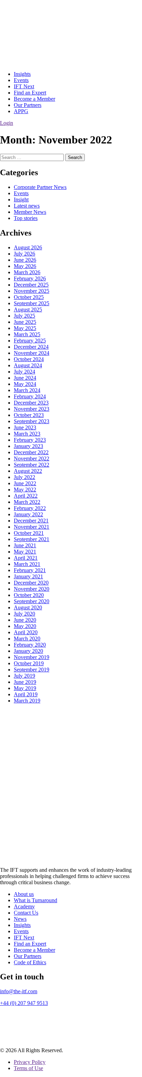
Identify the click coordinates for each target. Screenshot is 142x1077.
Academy (24, 906)
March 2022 (27, 502)
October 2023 (29, 415)
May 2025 (25, 328)
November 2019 (31, 657)
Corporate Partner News (40, 187)
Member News (30, 212)
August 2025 (28, 309)
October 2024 (29, 359)
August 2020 (28, 607)
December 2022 (31, 452)
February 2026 (30, 278)
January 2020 (28, 651)
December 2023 (31, 403)
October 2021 (29, 533)
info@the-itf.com (18, 991)
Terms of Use (28, 1068)
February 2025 (30, 340)
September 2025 (31, 303)
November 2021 (31, 527)
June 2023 (25, 427)
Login (6, 123)
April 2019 (26, 694)
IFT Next (24, 86)
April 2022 (26, 496)
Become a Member (34, 99)
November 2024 (31, 353)
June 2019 (25, 682)
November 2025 (31, 291)
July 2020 (24, 614)
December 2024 (31, 347)
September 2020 (31, 601)
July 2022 (24, 477)
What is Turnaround (35, 900)
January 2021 (28, 576)
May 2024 (25, 384)
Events (21, 80)
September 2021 (31, 539)
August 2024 (28, 365)
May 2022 (25, 489)
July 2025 (24, 316)
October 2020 (29, 595)
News (20, 919)
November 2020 (31, 589)
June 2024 (25, 378)
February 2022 (30, 508)
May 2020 (25, 626)
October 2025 (29, 297)
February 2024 (30, 396)
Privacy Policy (29, 1062)
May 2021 (25, 552)
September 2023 (31, 421)
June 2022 (25, 483)
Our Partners (27, 105)
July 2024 (24, 372)
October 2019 (29, 663)
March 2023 (27, 434)
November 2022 (31, 458)
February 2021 (30, 570)
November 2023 (31, 409)
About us (24, 894)
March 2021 (27, 564)
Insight (21, 199)
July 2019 (24, 676)
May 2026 (25, 266)
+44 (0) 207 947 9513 (24, 1003)
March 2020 (27, 638)
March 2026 (27, 272)
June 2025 (25, 322)
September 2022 (31, 465)
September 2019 (31, 669)
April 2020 (26, 632)
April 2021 (26, 558)
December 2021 (31, 520)
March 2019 (27, 701)
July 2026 (24, 254)
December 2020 (31, 583)
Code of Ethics (30, 962)
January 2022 (28, 514)
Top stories (26, 218)
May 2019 (25, 688)
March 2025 (27, 334)
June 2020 (25, 620)
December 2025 (31, 285)
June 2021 (25, 545)
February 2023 (30, 440)
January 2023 (28, 446)
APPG (21, 111)
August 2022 (28, 471)
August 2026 (28, 247)
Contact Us (26, 913)
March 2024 (27, 390)
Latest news (27, 206)
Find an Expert (30, 93)
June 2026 (25, 260)
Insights (22, 74)
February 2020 (30, 645)
